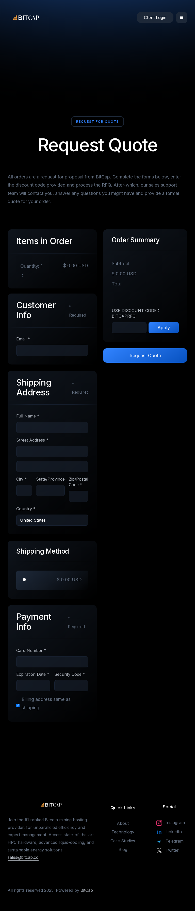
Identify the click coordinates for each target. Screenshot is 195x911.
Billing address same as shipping (46, 703)
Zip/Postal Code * (78, 482)
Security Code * (69, 674)
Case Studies (122, 840)
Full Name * (27, 415)
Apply (163, 327)
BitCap (86, 890)
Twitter (172, 850)
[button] (181, 17)
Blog (123, 849)
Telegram (175, 841)
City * (21, 479)
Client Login (155, 17)
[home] (9, 17)
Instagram (175, 822)
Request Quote (145, 355)
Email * (23, 338)
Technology (122, 831)
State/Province (50, 479)
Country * (26, 508)
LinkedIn (174, 831)
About (123, 823)
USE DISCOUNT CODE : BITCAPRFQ (135, 313)
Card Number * (31, 650)
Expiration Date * (32, 674)
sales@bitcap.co (23, 857)
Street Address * (32, 440)
